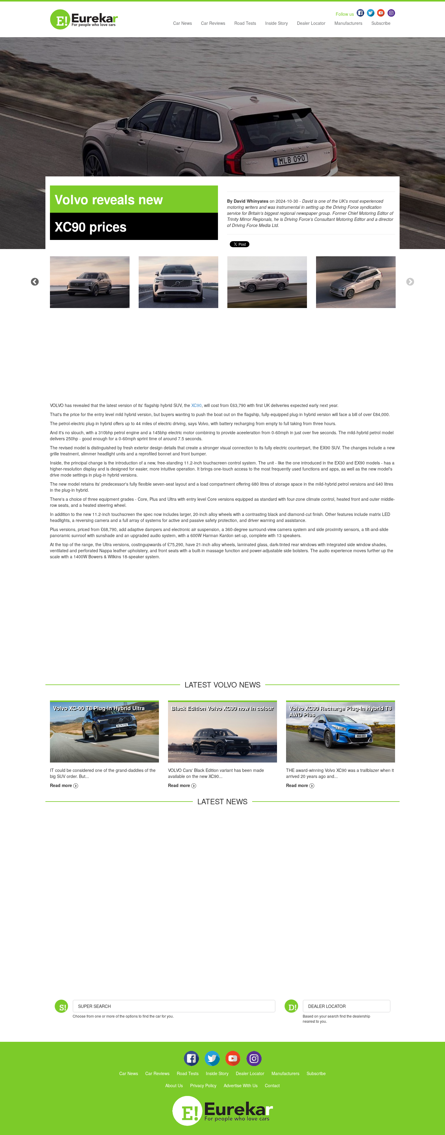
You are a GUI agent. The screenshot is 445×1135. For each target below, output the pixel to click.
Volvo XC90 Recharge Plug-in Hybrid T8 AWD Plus (340, 711)
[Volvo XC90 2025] (90, 282)
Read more (61, 785)
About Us (174, 1085)
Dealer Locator (311, 23)
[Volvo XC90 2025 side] (267, 282)
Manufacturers (348, 23)
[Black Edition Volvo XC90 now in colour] (222, 732)
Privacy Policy (203, 1085)
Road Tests (245, 23)
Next (410, 282)
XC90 (196, 405)
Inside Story (276, 23)
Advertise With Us (241, 1085)
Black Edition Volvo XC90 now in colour (222, 708)
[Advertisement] (222, 359)
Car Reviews (213, 23)
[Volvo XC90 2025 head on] (178, 282)
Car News (182, 23)
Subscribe (381, 23)
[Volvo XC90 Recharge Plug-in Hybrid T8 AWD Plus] (340, 732)
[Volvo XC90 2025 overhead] (356, 282)
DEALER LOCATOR (327, 1006)
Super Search (94, 1006)
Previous (34, 282)
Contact (272, 1085)
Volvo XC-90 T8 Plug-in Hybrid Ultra (99, 708)
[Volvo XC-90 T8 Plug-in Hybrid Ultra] (104, 732)
